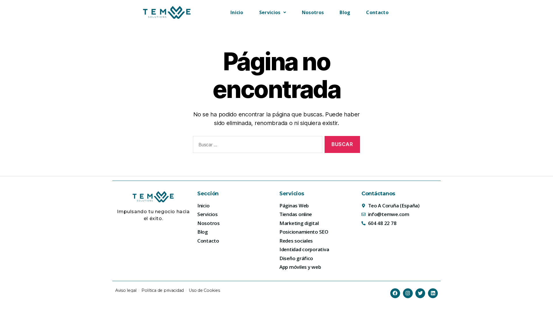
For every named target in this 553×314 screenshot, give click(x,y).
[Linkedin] (433, 293)
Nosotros (313, 12)
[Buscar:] (256, 145)
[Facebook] (395, 293)
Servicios (270, 12)
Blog (345, 12)
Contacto (377, 12)
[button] (272, 12)
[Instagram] (408, 293)
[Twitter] (420, 293)
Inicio (236, 12)
